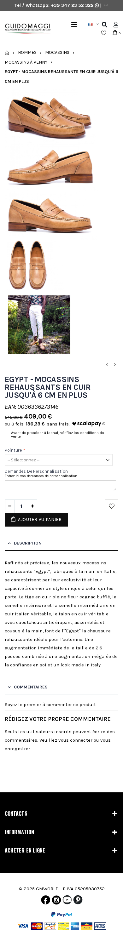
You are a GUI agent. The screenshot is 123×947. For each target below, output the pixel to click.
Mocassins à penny (26, 62)
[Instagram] (56, 901)
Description (28, 543)
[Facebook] (45, 901)
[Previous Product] (106, 365)
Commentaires (31, 687)
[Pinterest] (78, 901)
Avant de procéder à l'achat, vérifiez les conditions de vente (57, 435)
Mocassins (57, 52)
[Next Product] (114, 365)
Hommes (27, 52)
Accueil (7, 52)
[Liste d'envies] (103, 33)
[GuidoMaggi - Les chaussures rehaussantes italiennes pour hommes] (25, 29)
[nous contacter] (106, 5)
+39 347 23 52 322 (73, 5)
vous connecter (75, 740)
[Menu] (74, 24)
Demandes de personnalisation (36, 471)
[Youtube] (67, 901)
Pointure (15, 450)
